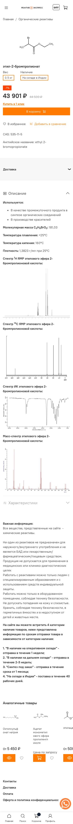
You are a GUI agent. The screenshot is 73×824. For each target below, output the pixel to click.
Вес (5, 72)
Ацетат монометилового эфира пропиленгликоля (41, 736)
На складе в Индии (34, 77)
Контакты (9, 781)
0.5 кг (8, 77)
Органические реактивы (35, 19)
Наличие (26, 72)
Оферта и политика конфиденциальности (32, 800)
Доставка (9, 787)
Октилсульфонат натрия (10, 730)
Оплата (8, 794)
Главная (8, 19)
